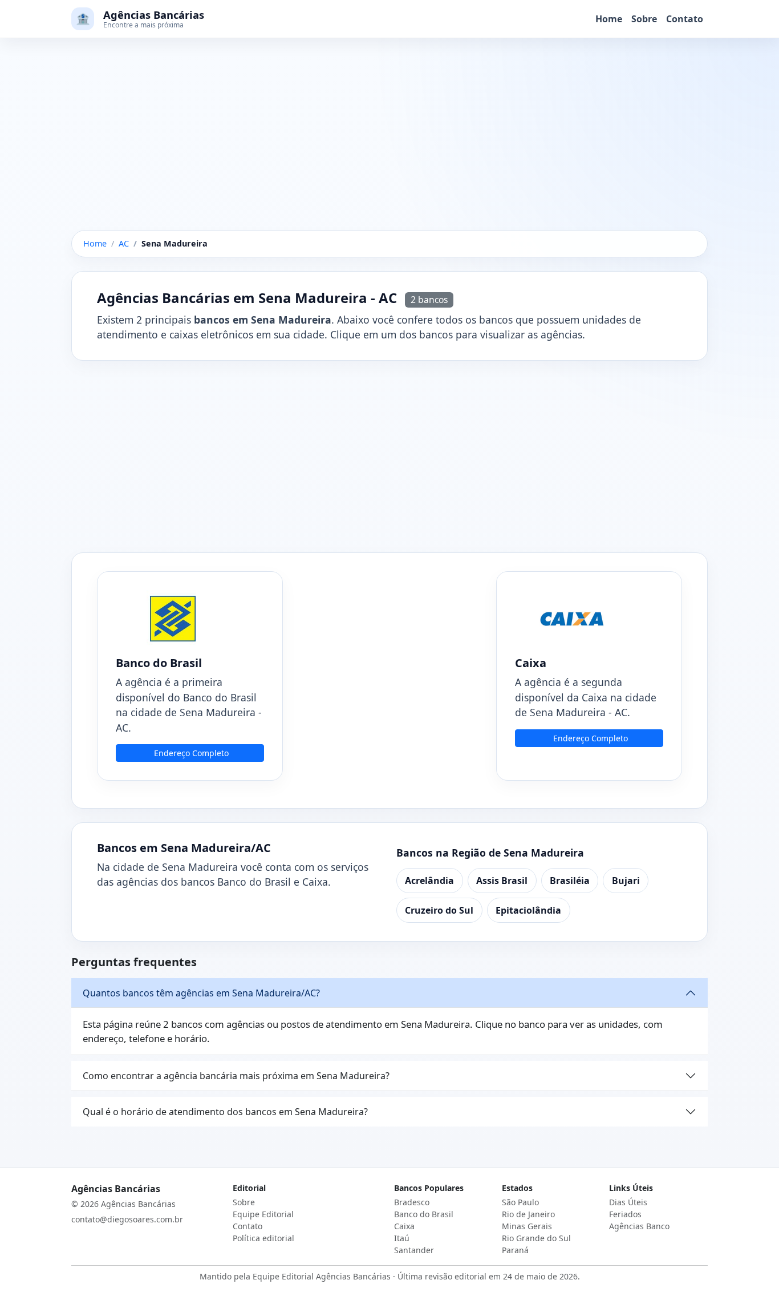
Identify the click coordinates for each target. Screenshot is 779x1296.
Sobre (644, 19)
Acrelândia (429, 880)
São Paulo (520, 1202)
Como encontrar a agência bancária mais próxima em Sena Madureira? (236, 1075)
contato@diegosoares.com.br (127, 1219)
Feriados (625, 1214)
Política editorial (263, 1238)
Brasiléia (570, 880)
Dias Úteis (628, 1202)
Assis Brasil (502, 880)
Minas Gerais (527, 1226)
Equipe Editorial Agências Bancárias (322, 1276)
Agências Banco (639, 1226)
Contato (684, 19)
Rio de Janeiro (528, 1214)
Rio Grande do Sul (536, 1238)
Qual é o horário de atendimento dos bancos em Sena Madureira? (225, 1111)
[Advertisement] (389, 145)
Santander (414, 1250)
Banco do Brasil (423, 1214)
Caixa (404, 1226)
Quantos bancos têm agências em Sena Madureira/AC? (201, 993)
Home (608, 19)
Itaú (401, 1238)
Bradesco (411, 1202)
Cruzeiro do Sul (439, 910)
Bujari (626, 880)
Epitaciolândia (528, 910)
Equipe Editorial (263, 1214)
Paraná (515, 1250)
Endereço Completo (191, 753)
